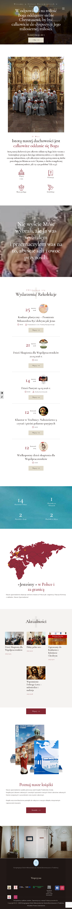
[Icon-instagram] (62, 888)
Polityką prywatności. (51, 900)
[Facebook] (57, 888)
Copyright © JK (12, 903)
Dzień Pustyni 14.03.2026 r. (36, 388)
